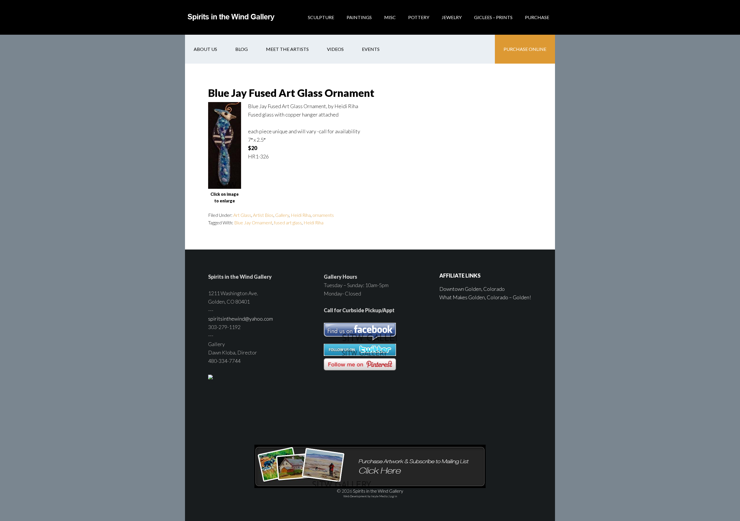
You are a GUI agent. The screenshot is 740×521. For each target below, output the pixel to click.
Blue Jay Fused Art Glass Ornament (291, 92)
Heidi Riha (301, 215)
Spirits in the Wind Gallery (231, 17)
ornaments (323, 215)
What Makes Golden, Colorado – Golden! (485, 297)
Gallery (282, 215)
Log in (393, 496)
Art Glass (242, 215)
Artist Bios (263, 215)
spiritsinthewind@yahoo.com (240, 318)
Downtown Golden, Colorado (472, 289)
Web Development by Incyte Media (365, 496)
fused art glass (288, 222)
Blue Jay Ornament (253, 222)
